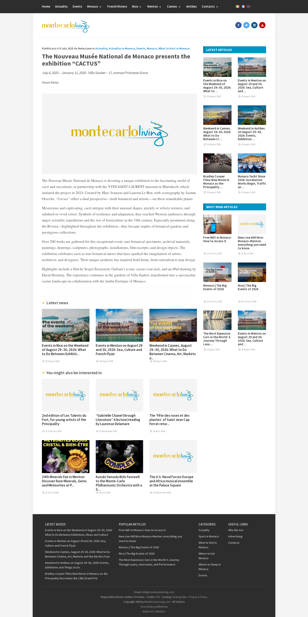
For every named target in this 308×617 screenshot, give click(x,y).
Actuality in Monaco (122, 48)
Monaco (93, 6)
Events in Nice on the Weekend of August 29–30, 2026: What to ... (217, 85)
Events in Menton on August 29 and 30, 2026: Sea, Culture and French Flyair (119, 349)
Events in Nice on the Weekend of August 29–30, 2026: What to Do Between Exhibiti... (65, 349)
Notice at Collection (154, 611)
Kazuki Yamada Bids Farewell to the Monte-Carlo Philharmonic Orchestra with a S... (119, 483)
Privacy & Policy (198, 597)
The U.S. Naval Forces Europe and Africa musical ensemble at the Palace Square (171, 481)
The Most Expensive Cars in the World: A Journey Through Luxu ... (216, 338)
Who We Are (235, 530)
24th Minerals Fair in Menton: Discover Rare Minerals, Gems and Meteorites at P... (64, 481)
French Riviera (117, 6)
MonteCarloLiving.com (157, 602)
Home (46, 6)
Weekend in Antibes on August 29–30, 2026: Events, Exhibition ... (251, 133)
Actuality (61, 6)
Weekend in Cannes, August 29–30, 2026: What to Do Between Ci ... (217, 133)
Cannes (172, 6)
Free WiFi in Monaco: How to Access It (217, 239)
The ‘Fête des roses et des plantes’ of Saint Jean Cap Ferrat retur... (169, 419)
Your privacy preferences (154, 606)
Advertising (235, 536)
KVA (158, 597)
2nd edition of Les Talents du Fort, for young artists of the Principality (64, 419)
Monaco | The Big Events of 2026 (215, 287)
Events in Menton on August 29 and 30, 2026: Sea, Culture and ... (252, 85)
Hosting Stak (179, 597)
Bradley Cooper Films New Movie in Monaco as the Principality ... (216, 181)
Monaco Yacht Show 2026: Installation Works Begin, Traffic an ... (252, 181)
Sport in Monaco (209, 536)
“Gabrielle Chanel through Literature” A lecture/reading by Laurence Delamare (118, 419)
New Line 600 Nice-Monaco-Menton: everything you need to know (252, 242)
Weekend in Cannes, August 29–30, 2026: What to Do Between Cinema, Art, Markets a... (172, 351)
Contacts (208, 6)
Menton (153, 6)
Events (77, 6)
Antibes (191, 6)
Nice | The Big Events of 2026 (248, 287)
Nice (135, 6)
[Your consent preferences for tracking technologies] (301, 610)
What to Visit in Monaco (174, 48)
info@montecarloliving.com (158, 592)
